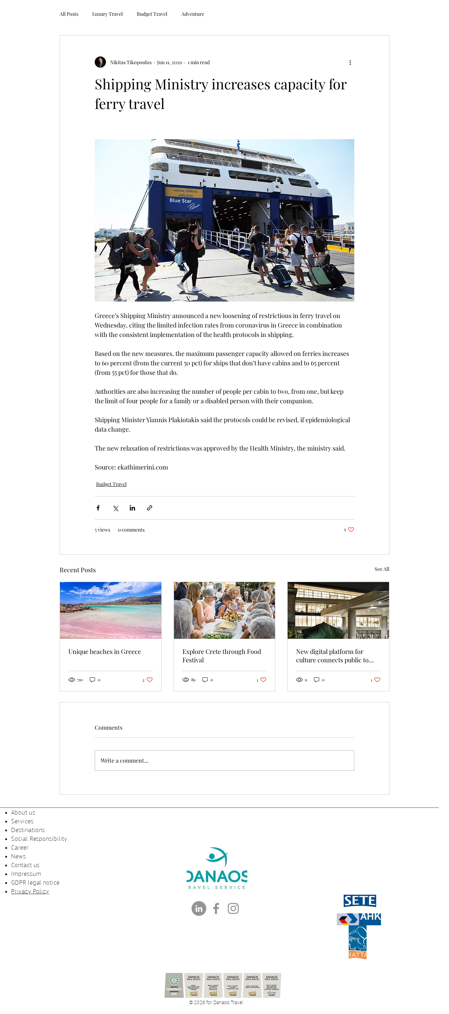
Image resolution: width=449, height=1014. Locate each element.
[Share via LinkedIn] (132, 508)
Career (19, 847)
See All (382, 569)
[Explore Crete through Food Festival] (224, 610)
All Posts (69, 14)
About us (23, 812)
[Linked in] (199, 908)
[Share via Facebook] (98, 508)
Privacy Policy (30, 891)
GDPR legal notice (35, 882)
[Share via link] (149, 508)
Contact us (25, 864)
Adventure (192, 14)
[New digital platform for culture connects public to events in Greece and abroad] (338, 610)
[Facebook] (216, 908)
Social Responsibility (39, 838)
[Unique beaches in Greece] (110, 610)
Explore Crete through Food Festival (221, 655)
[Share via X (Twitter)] (115, 508)
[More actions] (350, 62)
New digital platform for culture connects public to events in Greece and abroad (336, 655)
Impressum (26, 873)
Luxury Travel (107, 14)
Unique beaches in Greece (104, 651)
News (18, 856)
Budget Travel (152, 14)
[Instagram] (233, 908)
